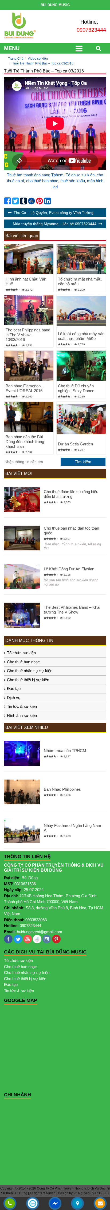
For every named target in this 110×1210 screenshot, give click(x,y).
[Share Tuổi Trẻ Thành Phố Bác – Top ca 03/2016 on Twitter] (15, 202)
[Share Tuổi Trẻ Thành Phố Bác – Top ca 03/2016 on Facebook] (7, 202)
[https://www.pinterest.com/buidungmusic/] (56, 939)
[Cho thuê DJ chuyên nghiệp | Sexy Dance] (81, 366)
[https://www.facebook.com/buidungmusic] (8, 939)
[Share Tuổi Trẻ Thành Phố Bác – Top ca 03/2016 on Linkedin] (47, 202)
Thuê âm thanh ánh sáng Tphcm (35, 175)
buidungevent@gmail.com (39, 931)
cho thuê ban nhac (42, 180)
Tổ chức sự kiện (80, 175)
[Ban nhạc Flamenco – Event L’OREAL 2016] (28, 366)
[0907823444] (10, 1203)
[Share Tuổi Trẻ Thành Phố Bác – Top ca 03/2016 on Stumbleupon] (31, 202)
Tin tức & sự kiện (22, 706)
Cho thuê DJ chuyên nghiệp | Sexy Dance (76, 388)
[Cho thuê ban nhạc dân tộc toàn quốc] (22, 538)
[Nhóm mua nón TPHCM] (22, 753)
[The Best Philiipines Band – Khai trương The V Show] (22, 615)
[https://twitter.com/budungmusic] (18, 939)
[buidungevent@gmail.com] (100, 1203)
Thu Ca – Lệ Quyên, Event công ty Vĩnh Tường (53, 212)
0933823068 (36, 919)
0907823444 (91, 30)
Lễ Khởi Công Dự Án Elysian (69, 569)
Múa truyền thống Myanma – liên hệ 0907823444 (54, 224)
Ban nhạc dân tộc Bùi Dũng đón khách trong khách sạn (25, 442)
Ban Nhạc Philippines (62, 789)
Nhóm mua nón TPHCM (65, 750)
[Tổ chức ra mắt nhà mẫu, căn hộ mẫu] (81, 259)
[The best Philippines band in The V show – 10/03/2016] (28, 310)
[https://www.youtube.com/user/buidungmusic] (27, 939)
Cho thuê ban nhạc (23, 662)
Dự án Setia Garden (75, 444)
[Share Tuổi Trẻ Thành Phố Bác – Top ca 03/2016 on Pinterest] (39, 202)
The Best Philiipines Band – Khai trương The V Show (72, 609)
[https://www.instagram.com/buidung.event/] (46, 939)
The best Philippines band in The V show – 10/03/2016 (28, 335)
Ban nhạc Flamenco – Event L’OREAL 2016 (25, 388)
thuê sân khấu (72, 180)
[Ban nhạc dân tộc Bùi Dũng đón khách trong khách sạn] (28, 417)
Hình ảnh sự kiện (22, 715)
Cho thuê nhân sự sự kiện (29, 670)
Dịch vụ (13, 697)
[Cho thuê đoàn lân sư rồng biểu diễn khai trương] (22, 499)
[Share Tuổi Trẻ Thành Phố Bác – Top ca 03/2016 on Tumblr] (23, 202)
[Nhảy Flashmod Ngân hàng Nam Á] (22, 830)
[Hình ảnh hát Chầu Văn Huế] (28, 259)
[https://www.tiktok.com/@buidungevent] (37, 939)
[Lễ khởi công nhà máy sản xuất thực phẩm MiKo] (81, 311)
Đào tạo (14, 688)
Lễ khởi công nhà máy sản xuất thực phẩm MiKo (81, 336)
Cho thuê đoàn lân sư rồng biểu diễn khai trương (71, 494)
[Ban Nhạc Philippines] (22, 792)
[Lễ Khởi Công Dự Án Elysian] (22, 576)
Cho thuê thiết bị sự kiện (28, 679)
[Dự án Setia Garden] (81, 419)
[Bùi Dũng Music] (20, 26)
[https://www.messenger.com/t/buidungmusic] (55, 1207)
